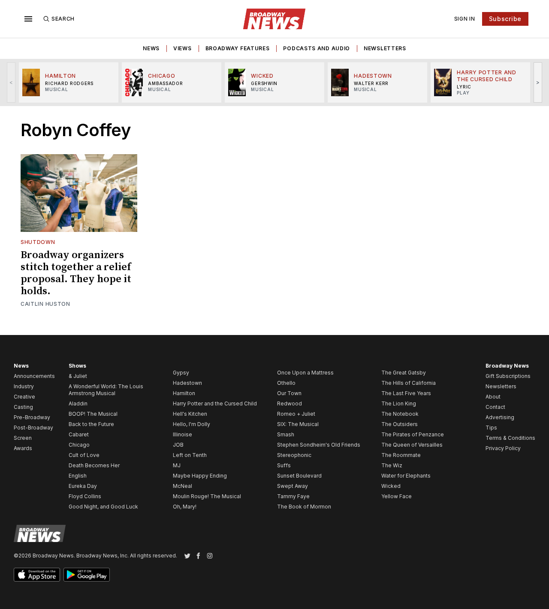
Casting (23, 407)
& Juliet (78, 376)
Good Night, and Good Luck (103, 506)
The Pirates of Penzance (412, 434)
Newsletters (385, 48)
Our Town (289, 393)
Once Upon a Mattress (305, 372)
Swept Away (292, 486)
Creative (24, 396)
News (151, 48)
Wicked (391, 486)
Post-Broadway (33, 427)
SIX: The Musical (298, 424)
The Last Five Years (406, 393)
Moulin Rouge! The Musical (207, 496)
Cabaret (79, 434)
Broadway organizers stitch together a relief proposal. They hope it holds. (76, 273)
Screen (23, 438)
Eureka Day (83, 486)
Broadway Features (237, 48)
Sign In (464, 18)
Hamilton (184, 393)
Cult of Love (84, 455)
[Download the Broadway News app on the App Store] (37, 575)
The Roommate (401, 455)
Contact (495, 407)
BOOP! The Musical (93, 414)
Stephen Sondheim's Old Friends (318, 445)
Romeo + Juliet (296, 414)
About (493, 396)
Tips (491, 427)
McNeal (182, 486)
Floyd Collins (85, 496)
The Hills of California (408, 383)
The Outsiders (399, 424)
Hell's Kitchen (190, 414)
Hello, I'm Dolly (191, 424)
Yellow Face (396, 496)
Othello (286, 383)
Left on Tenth (190, 455)
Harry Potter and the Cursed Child (215, 403)
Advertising (500, 417)
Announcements (34, 376)
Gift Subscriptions (508, 376)
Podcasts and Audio (316, 48)
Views (182, 48)
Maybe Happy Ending (200, 475)
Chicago (79, 445)
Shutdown (38, 242)
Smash (285, 434)
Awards (23, 448)
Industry (24, 386)
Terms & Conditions (510, 438)
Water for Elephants (406, 475)
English (78, 475)
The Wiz (391, 465)
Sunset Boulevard (299, 475)
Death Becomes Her (94, 465)
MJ (177, 465)
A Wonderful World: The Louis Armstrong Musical (106, 389)
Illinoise (182, 434)
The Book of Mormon (304, 506)
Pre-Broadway (32, 417)
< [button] (11, 82)
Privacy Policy (503, 448)
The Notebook (400, 414)
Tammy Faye (293, 496)
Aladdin (78, 403)
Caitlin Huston (45, 304)
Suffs (284, 465)
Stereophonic (294, 455)
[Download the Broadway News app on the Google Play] (86, 575)
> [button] (538, 82)
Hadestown (187, 383)
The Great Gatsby (403, 372)
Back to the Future (91, 424)
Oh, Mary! (184, 506)
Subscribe (505, 18)
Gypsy (181, 372)
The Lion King (398, 403)
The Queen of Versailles (412, 445)
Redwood (289, 403)
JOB (178, 445)
